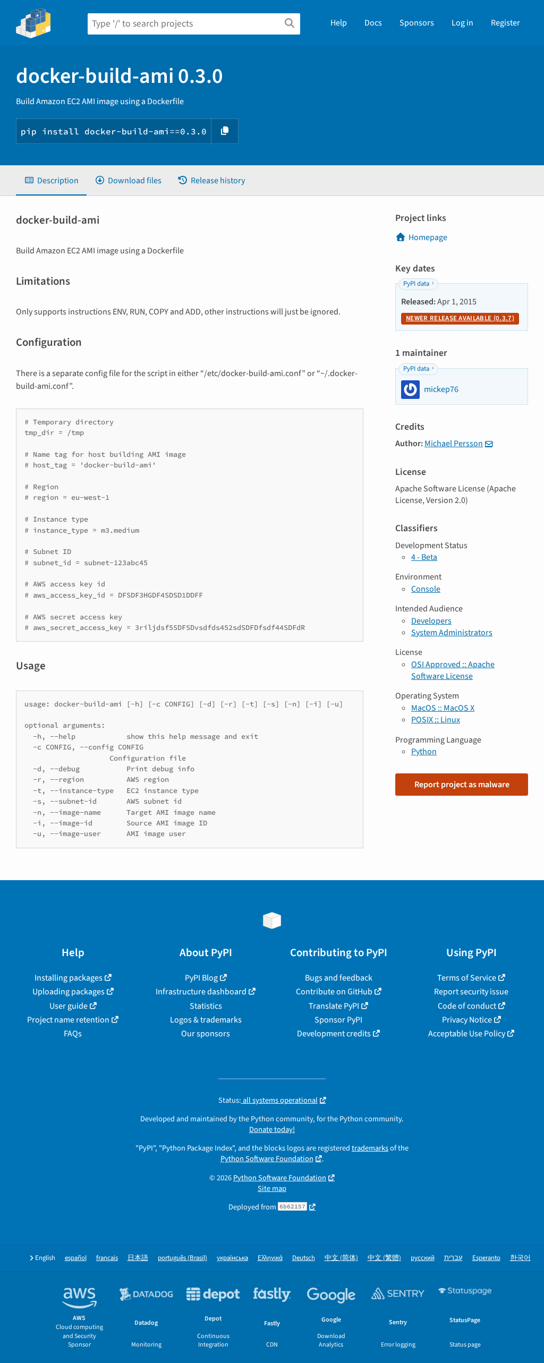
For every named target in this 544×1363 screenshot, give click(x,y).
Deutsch (303, 1258)
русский (423, 1258)
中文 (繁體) (384, 1258)
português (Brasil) (182, 1258)
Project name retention (68, 1020)
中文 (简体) (341, 1258)
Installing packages (69, 978)
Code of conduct (467, 1006)
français (107, 1258)
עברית (453, 1258)
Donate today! (272, 1129)
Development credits (334, 1034)
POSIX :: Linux (435, 720)
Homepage (428, 237)
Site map (272, 1188)
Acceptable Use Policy (466, 1034)
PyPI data (416, 283)
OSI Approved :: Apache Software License (453, 670)
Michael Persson (453, 443)
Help (338, 23)
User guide (68, 1006)
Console (425, 589)
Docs (373, 23)
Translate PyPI (334, 1006)
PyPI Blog (201, 978)
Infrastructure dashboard (201, 992)
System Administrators (451, 632)
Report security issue (471, 992)
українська (232, 1258)
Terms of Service (466, 978)
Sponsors (417, 23)
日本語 (138, 1258)
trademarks (370, 1148)
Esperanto (486, 1258)
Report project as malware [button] (461, 784)
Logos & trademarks (206, 1020)
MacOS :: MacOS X (442, 708)
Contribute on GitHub (334, 992)
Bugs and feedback (338, 978)
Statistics (206, 1006)
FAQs (73, 1034)
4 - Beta (424, 557)
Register (505, 23)
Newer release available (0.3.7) (460, 318)
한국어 (520, 1258)
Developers (431, 621)
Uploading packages (68, 992)
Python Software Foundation (266, 1158)
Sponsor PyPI (338, 1020)
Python (424, 751)
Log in (462, 23)
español (76, 1258)
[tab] (51, 180)
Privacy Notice (467, 1020)
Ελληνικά (270, 1258)
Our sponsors (205, 1034)
